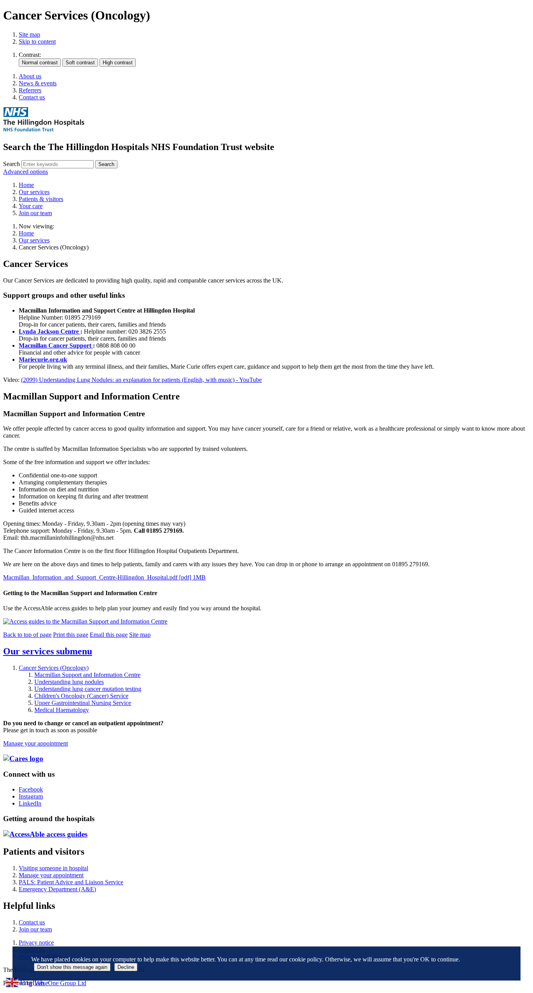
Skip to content (37, 41)
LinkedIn (30, 803)
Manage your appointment (35, 743)
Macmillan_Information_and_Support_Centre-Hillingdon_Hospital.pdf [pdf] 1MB (104, 577)
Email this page (109, 634)
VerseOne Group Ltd (60, 983)
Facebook (31, 789)
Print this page (70, 634)
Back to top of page (27, 634)
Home (26, 233)
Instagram (31, 796)
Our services (34, 240)
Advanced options (25, 171)
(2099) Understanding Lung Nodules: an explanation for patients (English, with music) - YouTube (141, 379)
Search (11, 164)
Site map (29, 34)
